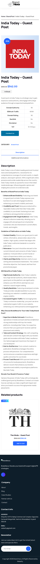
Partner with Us (6, 499)
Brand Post (10, 16)
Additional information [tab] (20, 158)
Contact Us (10, 133)
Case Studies (6, 495)
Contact (4, 502)
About (3, 487)
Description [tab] (20, 152)
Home (3, 16)
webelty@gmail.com (8, 528)
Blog (3, 491)
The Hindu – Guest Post (20, 435)
